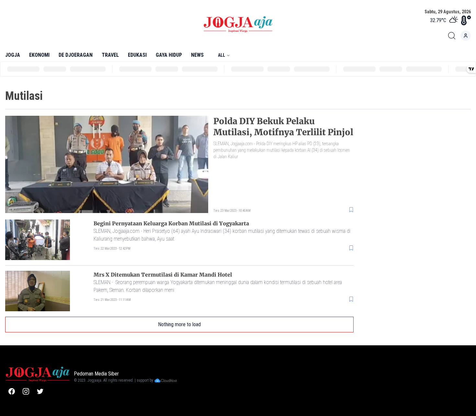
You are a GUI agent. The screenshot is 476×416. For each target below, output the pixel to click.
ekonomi (39, 55)
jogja (12, 55)
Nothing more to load (179, 324)
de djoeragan (76, 55)
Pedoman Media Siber (96, 374)
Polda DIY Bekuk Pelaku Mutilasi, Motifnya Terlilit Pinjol (283, 126)
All (221, 55)
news (197, 55)
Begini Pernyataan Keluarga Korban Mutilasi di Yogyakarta (171, 223)
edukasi (137, 55)
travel (110, 55)
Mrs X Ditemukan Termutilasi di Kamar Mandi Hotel (163, 274)
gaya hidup (169, 55)
